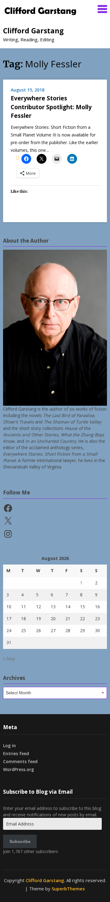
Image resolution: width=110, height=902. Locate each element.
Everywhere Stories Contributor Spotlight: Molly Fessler (51, 107)
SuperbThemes (68, 888)
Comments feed (20, 761)
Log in (9, 745)
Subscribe (20, 841)
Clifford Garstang (33, 30)
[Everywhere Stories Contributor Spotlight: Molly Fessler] (17, 157)
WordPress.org (18, 769)
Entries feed (16, 753)
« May (9, 659)
